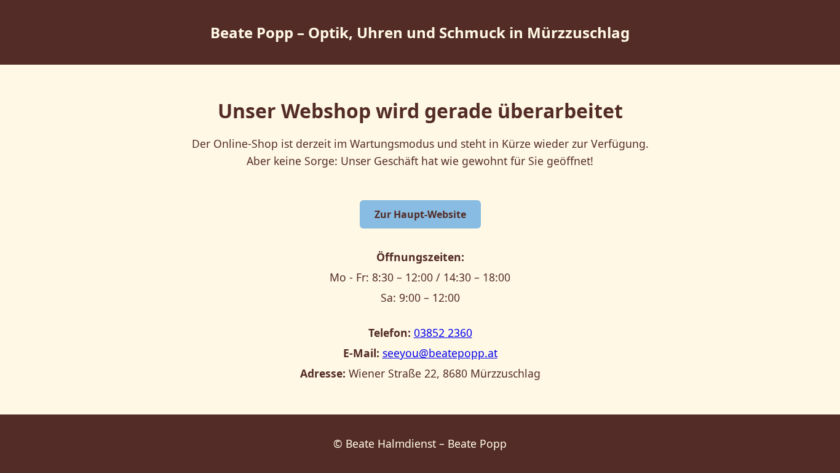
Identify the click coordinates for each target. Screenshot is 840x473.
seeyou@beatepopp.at (439, 353)
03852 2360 (443, 332)
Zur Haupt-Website (420, 214)
